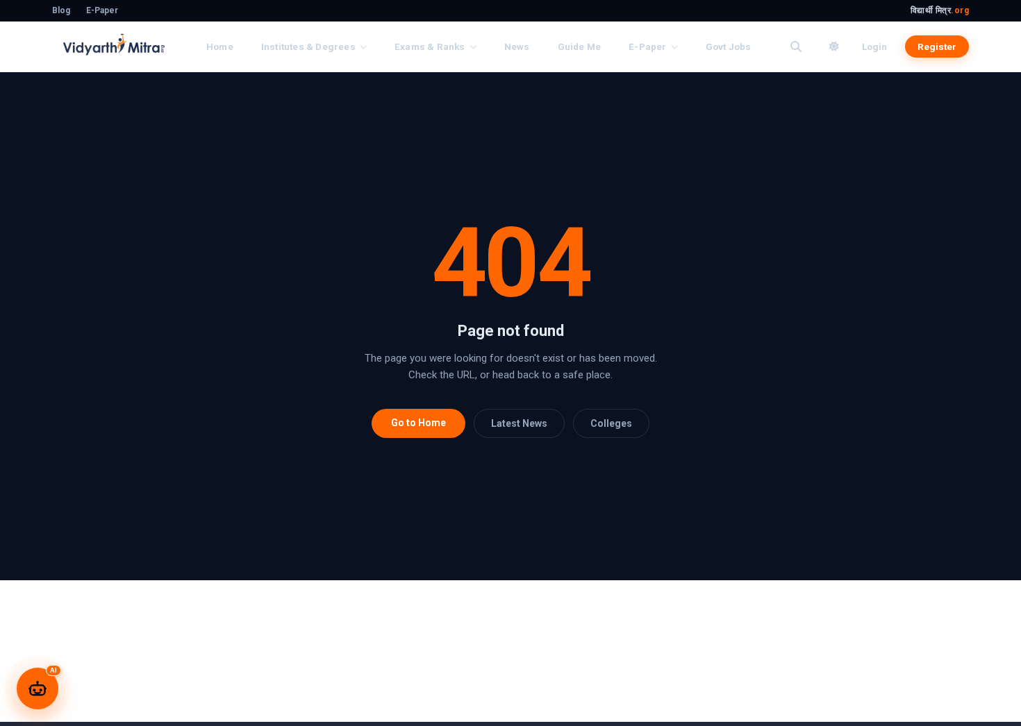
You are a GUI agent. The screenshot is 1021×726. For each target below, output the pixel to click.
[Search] (796, 46)
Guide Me (579, 46)
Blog (61, 10)
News (517, 46)
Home (219, 46)
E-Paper (102, 10)
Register (937, 46)
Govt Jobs (729, 46)
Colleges (611, 423)
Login (874, 46)
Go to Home (418, 422)
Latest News (519, 423)
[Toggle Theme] (834, 46)
